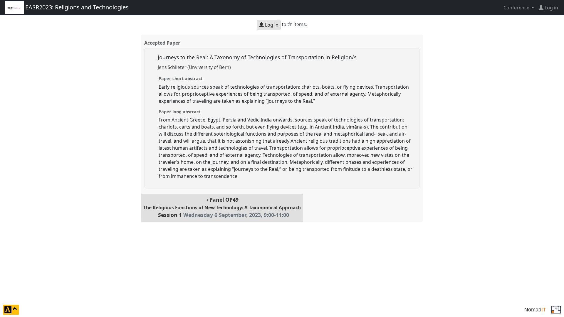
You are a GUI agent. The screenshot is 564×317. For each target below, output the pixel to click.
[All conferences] (556, 309)
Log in (271, 25)
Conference (517, 7)
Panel (222, 207)
